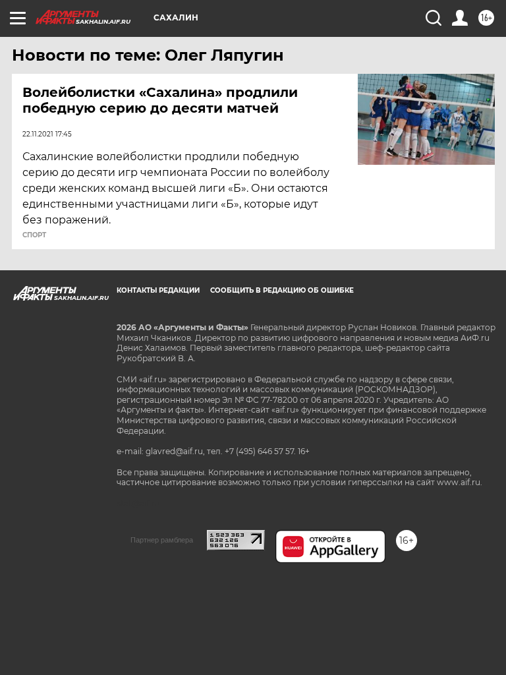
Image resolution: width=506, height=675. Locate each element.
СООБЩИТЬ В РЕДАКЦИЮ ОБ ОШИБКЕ (282, 290)
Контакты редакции (158, 290)
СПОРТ (34, 235)
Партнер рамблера (161, 540)
